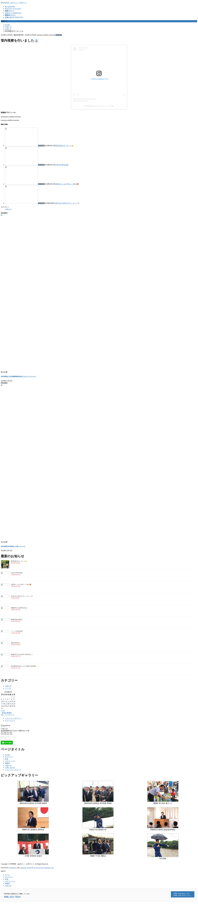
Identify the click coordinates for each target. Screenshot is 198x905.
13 (8, 701)
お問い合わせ (10, 767)
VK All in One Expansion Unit (43, 868)
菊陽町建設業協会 (16, 619)
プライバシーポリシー (13, 718)
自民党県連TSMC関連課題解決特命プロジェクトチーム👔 (18, 376)
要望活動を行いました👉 (64, 145)
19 (6, 704)
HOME (7, 755)
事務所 (7, 763)
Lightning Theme (25, 868)
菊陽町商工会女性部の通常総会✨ (22, 654)
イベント (8, 688)
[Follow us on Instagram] (8, 738)
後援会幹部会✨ (16, 643)
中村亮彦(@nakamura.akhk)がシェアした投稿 (99, 106)
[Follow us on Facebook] (3, 738)
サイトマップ (10, 720)
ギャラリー (9, 757)
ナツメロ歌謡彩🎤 (17, 631)
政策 (6, 759)
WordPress (12, 868)
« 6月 (3, 710)
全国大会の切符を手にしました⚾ (67, 203)
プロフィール (10, 761)
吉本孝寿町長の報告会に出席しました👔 (13, 546)
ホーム (7, 875)
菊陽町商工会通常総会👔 (19, 608)
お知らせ (58, 35)
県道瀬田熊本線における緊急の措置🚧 (23, 666)
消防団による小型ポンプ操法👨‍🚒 (67, 184)
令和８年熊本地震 (61, 165)
